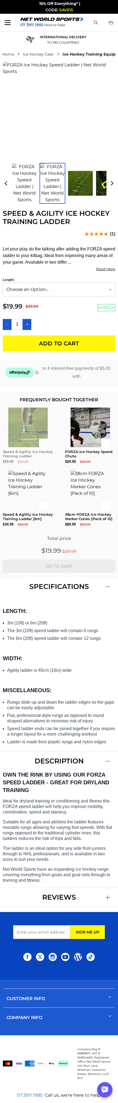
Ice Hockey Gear (38, 54)
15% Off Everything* (58, 3)
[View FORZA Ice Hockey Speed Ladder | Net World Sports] (24, 183)
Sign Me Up (87, 932)
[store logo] (51, 19)
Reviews (59, 897)
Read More (105, 269)
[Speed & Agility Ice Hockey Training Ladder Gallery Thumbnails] (59, 183)
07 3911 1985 (30, 1095)
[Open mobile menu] (7, 22)
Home (8, 54)
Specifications (59, 586)
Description (59, 761)
